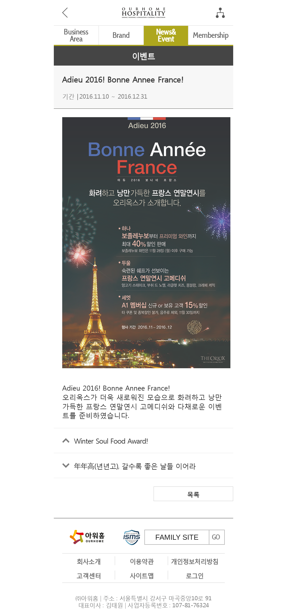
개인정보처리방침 (194, 561)
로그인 (194, 575)
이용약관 (141, 561)
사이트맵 (141, 575)
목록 (193, 494)
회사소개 (88, 561)
